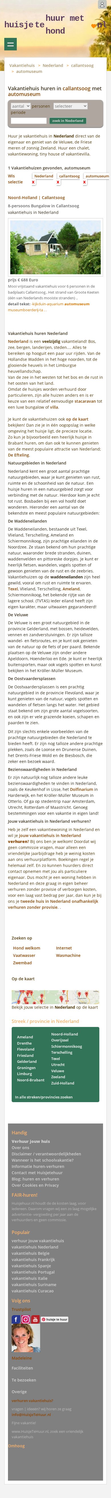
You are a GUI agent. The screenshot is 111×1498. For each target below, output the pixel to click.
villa (54, 407)
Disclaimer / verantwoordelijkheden (46, 1154)
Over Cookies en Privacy (35, 1185)
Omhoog (16, 1445)
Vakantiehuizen (10, 44)
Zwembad (22, 962)
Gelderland (27, 1061)
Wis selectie (15, 179)
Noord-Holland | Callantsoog (36, 197)
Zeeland (58, 1076)
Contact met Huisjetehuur (37, 1172)
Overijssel (60, 1040)
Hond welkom (26, 948)
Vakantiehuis (22, 65)
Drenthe (24, 1043)
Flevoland (25, 1049)
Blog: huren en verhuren (35, 1179)
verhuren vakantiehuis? (32, 1400)
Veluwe (57, 1070)
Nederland (53, 65)
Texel (13, 589)
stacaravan (85, 401)
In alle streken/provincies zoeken (44, 1097)
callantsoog (82, 65)
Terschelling (61, 1052)
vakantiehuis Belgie (31, 1253)
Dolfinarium (81, 789)
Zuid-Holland (62, 1083)
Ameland (71, 589)
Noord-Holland (64, 1034)
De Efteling (18, 455)
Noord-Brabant (30, 1079)
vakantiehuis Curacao (33, 1291)
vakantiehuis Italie (30, 1278)
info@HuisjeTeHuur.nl (31, 1414)
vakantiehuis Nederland (35, 1247)
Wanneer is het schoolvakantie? (42, 1160)
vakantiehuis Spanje (31, 1265)
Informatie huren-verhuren (38, 1166)
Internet (64, 948)
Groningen (26, 1067)
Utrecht (58, 1064)
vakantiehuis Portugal (33, 1272)
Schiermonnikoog (66, 1046)
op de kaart (77, 419)
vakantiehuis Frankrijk (33, 1259)
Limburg (24, 1073)
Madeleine (22, 1358)
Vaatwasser (24, 955)
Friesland (25, 1055)
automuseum (29, 71)
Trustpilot (21, 1309)
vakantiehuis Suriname (34, 1284)
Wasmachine (68, 955)
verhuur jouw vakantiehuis (38, 1240)
